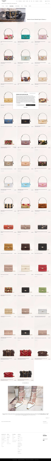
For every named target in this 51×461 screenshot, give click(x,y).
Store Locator (3, 442)
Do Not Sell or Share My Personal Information (20, 446)
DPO (18, 448)
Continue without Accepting (33, 93)
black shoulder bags (43, 414)
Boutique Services (9, 443)
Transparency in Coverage (19, 436)
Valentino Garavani (4, 3)
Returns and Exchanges (8, 437)
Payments (8, 440)
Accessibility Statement (19, 451)
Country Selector (44, 421)
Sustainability (13, 437)
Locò (39, 413)
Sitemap (2, 443)
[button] (1, 32)
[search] (45, 1)
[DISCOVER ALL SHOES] (41, 409)
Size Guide (8, 442)
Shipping (8, 439)
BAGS (10, 3)
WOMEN (8, 3)
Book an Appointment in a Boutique (4, 439)
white (47, 414)
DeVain (44, 413)
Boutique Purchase (20, 449)
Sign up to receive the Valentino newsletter (6, 421)
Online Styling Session (4, 440)
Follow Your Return (4, 437)
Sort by (48, 3)
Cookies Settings (19, 453)
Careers (13, 438)
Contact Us (3, 446)
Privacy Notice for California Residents (20, 443)
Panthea (41, 413)
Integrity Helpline (14, 441)
